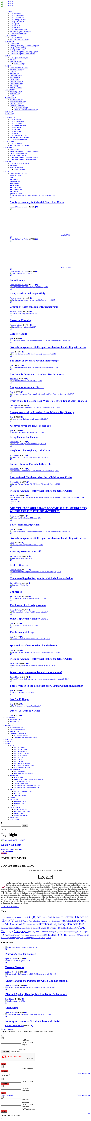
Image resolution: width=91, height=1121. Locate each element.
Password (25, 1091)
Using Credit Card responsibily (27, 293)
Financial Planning (20, 320)
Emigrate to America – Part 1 (27, 387)
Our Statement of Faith (18, 34)
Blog (11, 338)
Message (23, 1049)
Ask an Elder (10, 36)
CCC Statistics (15, 26)
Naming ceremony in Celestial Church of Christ (37, 202)
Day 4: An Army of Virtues (25, 710)
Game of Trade (18, 333)
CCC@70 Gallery (16, 22)
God (30, 928)
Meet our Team (15, 104)
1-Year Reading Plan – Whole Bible (22, 54)
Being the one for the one (24, 437)
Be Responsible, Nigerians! (25, 524)
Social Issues (14, 80)
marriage (53, 932)
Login (4, 853)
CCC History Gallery (17, 20)
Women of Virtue (16, 88)
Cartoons (19, 917)
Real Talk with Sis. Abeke (19, 40)
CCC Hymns (14, 24)
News (79, 931)
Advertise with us (16, 100)
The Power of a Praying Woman (28, 605)
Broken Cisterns (19, 565)
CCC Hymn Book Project (19, 58)
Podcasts (13, 60)
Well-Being (14, 86)
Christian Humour (42, 921)
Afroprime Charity (20, 108)
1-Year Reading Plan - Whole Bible (26, 787)
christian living (72, 920)
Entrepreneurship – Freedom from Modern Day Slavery (42, 412)
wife (43, 938)
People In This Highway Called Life (30, 450)
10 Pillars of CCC (7, 917)
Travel (29, 937)
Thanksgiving (16, 938)
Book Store (9, 114)
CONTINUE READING (10, 907)
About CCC (9, 12)
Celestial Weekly (23, 921)
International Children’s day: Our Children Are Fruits (41, 477)
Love (33, 931)
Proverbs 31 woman (29, 935)
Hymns (55, 928)
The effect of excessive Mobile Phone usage (34, 360)
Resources (9, 42)
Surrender (5, 938)
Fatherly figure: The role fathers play (31, 463)
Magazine (8, 112)
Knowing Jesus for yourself (25, 551)
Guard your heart (11, 844)
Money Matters (15, 76)
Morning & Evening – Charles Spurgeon (24, 46)
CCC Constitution (16, 18)
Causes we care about (17, 106)
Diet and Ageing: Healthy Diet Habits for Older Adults (41, 490)
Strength (84, 935)
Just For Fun (9, 90)
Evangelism (5, 928)
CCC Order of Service (18, 30)
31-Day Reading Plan (17, 50)
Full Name (25, 1040)
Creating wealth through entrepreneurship (34, 306)
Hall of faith (14, 44)
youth (48, 938)
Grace (35, 928)
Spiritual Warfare (16, 84)
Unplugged (16, 591)
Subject (24, 1045)
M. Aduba (43, 932)
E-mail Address (27, 1042)
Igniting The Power (69, 928)
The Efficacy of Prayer (23, 632)
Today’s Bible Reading (18, 48)
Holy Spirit (44, 928)
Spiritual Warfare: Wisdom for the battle (33, 645)
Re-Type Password (28, 1109)
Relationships (14, 78)
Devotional (48, 924)
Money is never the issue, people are (30, 425)
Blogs (7, 66)
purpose (40, 935)
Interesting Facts (15, 92)
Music (74, 932)
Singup (4, 1111)
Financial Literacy (16, 70)
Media (7, 56)
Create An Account (83, 1073)
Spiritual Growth (16, 82)
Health (12, 72)
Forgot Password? (7, 1095)
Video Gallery (19, 64)
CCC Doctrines (15, 38)
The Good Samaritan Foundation (25, 110)
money (61, 932)
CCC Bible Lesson (16, 16)
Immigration (14, 74)
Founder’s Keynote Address (19, 32)
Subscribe (5, 1084)
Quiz (11, 96)
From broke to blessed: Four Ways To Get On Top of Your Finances (48, 400)
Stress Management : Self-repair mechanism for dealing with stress (48, 347)
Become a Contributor (17, 102)
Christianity (56, 921)
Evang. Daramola (71, 924)
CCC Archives (15, 14)
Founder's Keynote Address (24, 765)
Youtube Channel (16, 62)
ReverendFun (14, 94)
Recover (4, 1071)
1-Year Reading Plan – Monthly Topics (23, 52)
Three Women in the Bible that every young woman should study (46, 685)
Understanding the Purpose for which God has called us (41, 578)
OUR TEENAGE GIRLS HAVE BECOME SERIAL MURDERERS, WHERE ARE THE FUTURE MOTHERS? (48, 510)
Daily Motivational (15, 924)
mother (68, 932)
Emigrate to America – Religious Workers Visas (37, 373)
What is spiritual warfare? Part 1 (29, 618)
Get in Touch (10, 98)
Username (25, 1088)
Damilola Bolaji (32, 924)
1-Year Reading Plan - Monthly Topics (27, 785)
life (10, 931)
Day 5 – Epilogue (19, 699)
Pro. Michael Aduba (13, 935)
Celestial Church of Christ (19, 68)
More (7, 743)
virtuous (37, 938)
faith (13, 928)
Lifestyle (21, 931)
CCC (30, 917)
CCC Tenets (14, 28)
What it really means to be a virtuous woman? (36, 672)
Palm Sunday (17, 280)
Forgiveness (23, 928)
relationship (54, 934)
